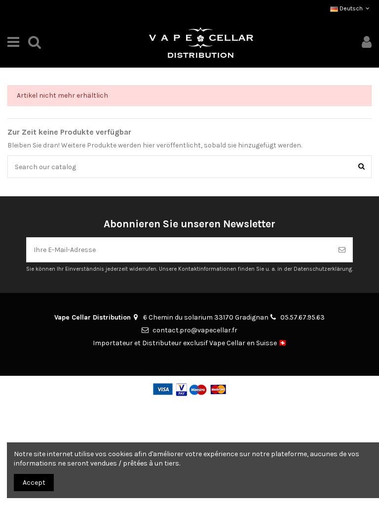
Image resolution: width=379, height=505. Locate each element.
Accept (34, 482)
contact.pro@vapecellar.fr (194, 330)
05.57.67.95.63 (302, 317)
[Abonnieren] (342, 250)
